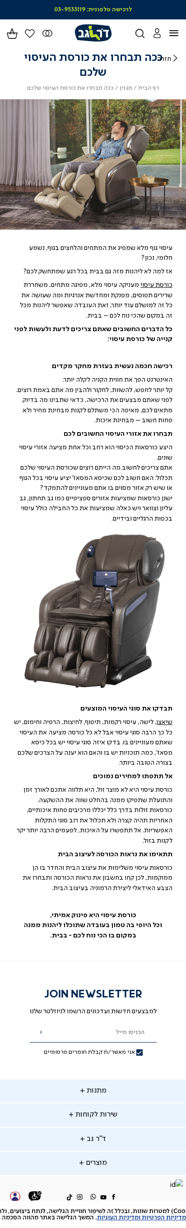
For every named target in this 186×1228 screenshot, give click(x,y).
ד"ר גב (95, 1139)
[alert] (93, 1214)
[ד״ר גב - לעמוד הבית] (93, 33)
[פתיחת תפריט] (179, 33)
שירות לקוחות (95, 1114)
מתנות (96, 1090)
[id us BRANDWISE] (176, 1185)
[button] (157, 33)
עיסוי (147, 285)
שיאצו (164, 722)
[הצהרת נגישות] (35, 1197)
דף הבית (148, 88)
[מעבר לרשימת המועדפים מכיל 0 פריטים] (47, 33)
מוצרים (95, 1163)
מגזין (126, 88)
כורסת (163, 285)
